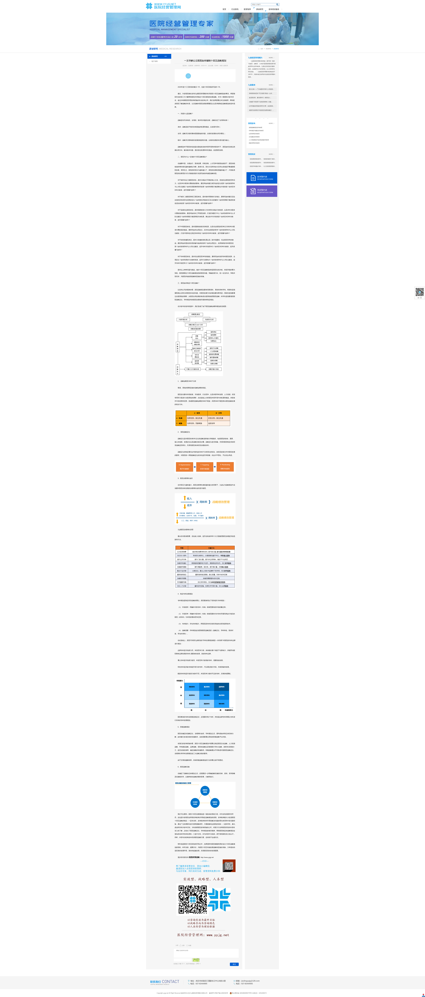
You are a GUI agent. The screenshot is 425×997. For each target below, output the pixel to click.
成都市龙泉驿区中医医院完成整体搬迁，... (261, 110)
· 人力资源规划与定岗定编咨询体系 (258, 140)
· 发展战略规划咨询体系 (255, 127)
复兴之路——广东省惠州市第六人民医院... (261, 89)
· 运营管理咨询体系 (254, 133)
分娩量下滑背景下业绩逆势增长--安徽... (260, 102)
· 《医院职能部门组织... (269, 159)
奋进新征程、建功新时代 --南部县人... (260, 97)
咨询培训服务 (274, 9)
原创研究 (259, 9)
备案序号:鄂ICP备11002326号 (218, 993)
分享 (177, 945)
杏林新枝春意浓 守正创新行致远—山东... (261, 93)
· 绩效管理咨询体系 (254, 143)
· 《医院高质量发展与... (255, 159)
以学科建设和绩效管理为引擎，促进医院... (261, 106)
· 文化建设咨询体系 (254, 137)
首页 (224, 9)
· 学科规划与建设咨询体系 (256, 130)
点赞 (183, 945)
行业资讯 (235, 9)
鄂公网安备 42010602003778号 (242, 993)
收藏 (189, 945)
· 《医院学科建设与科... (255, 166)
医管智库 (247, 9)
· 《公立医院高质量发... (269, 166)
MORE (271, 57)
